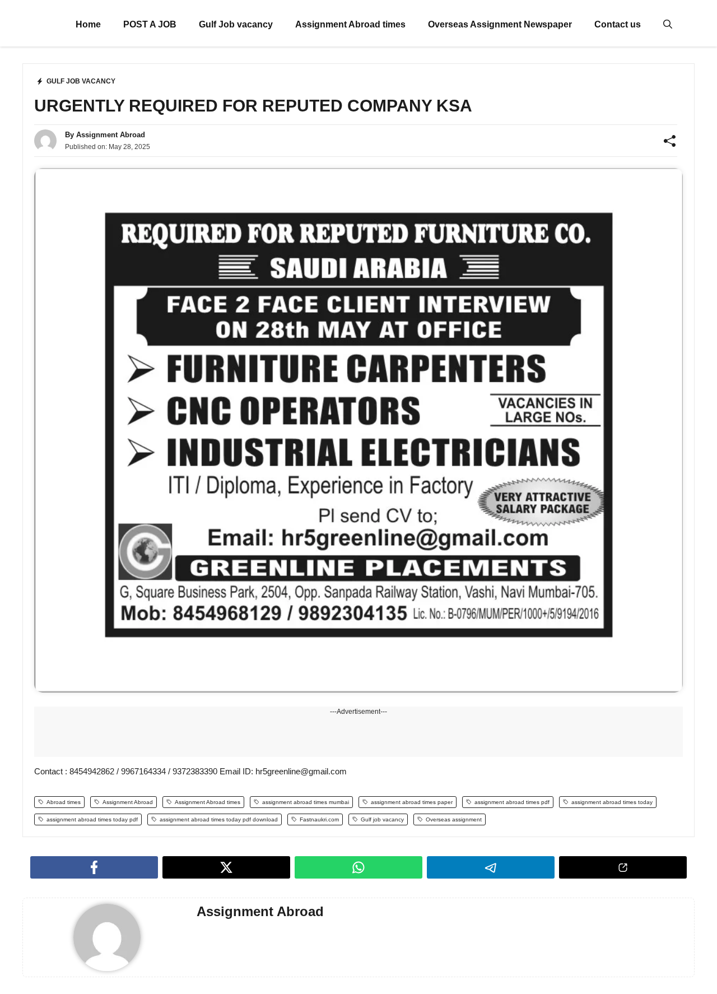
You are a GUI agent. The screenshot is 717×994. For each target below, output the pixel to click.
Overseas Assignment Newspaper (500, 24)
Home (88, 24)
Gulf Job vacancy (236, 24)
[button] (667, 24)
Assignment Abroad (110, 135)
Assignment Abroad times (350, 24)
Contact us (617, 24)
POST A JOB (149, 24)
